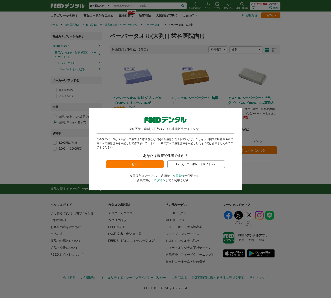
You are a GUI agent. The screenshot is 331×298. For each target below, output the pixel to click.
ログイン (160, 180)
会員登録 (178, 175)
